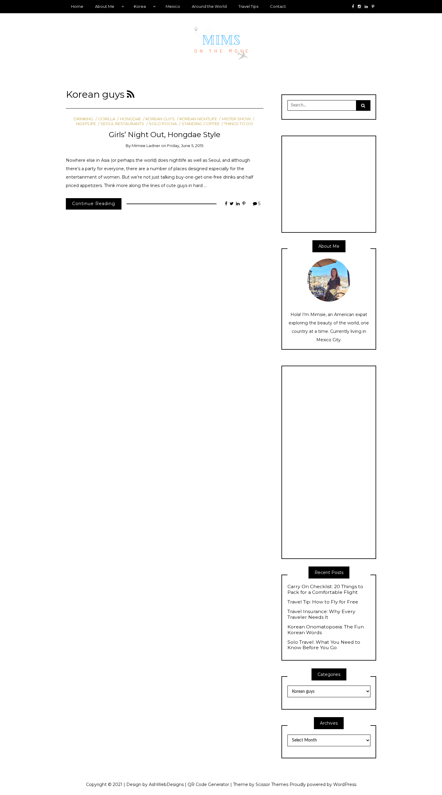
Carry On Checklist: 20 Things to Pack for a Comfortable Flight (325, 589)
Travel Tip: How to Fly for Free (322, 602)
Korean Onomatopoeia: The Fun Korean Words (325, 629)
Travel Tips (248, 6)
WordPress (344, 784)
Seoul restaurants (122, 123)
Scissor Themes (272, 784)
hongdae (130, 118)
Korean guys (160, 118)
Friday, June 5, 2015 (185, 145)
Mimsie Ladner (146, 145)
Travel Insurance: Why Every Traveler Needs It (321, 614)
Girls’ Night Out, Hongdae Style (164, 134)
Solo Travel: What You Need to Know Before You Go (323, 645)
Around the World (209, 6)
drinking (83, 118)
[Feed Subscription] (130, 94)
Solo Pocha (163, 123)
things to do (238, 123)
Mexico (173, 6)
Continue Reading (93, 203)
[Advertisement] (337, 183)
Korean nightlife (198, 118)
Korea (140, 6)
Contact (278, 6)
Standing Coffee (200, 123)
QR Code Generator (208, 784)
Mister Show (236, 118)
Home (77, 6)
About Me (104, 6)
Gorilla (106, 118)
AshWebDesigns (166, 784)
